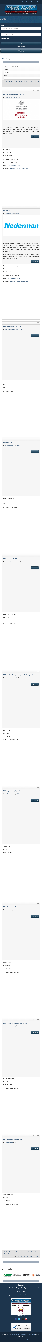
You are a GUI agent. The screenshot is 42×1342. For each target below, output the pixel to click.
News (34, 1295)
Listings (8, 1295)
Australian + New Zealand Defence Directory (23, 1334)
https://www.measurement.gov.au (19, 168)
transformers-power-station (11, 677)
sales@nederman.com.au (15, 278)
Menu (22, 51)
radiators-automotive (9, 445)
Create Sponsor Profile (28, 2)
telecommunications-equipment (12, 561)
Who (2, 32)
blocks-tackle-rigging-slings (11, 329)
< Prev (14, 86)
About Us (11, 1288)
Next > (32, 86)
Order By (5, 69)
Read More (35, 137)
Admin (20, 97)
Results (5, 75)
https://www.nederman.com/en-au (19, 281)
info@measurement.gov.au (15, 165)
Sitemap (31, 1339)
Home (4, 1288)
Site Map (23, 1288)
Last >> (37, 86)
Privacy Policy (24, 1339)
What (2, 25)
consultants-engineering (10, 1026)
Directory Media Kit (33, 1288)
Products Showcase (24, 1295)
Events (15, 1295)
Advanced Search (21, 46)
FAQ (17, 1288)
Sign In (39, 2)
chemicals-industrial (9, 213)
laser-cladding (8, 910)
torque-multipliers (9, 1142)
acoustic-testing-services (11, 97)
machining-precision (9, 794)
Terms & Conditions (14, 1339)
